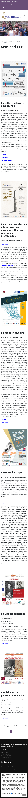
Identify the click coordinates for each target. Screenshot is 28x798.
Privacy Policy (11, 766)
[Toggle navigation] (24, 15)
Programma (4, 244)
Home (2, 41)
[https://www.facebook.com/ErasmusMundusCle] (3, 4)
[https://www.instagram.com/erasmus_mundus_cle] (3, 6)
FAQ (2, 769)
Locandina (4, 419)
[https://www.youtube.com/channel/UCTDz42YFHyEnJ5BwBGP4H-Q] (3, 7)
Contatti (3, 766)
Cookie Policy (11, 769)
